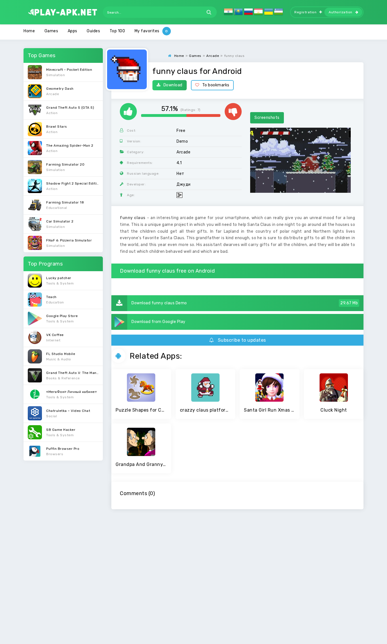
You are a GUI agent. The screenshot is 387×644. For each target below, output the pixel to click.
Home (29, 31)
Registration (305, 12)
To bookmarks (215, 85)
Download (172, 85)
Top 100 (117, 31)
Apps (72, 31)
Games (51, 31)
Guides (93, 31)
